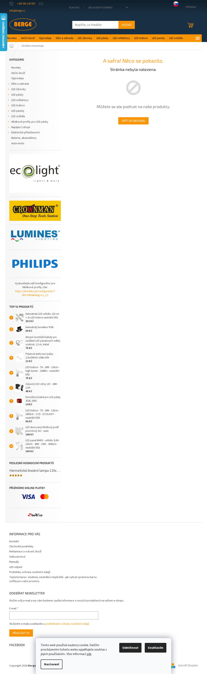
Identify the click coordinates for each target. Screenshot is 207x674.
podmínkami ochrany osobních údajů (67, 624)
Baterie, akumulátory (24, 138)
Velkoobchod (17, 557)
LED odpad (15, 567)
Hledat (127, 24)
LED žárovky (18, 89)
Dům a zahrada (20, 84)
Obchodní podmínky (100, 7)
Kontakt (74, 7)
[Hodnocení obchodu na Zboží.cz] (35, 515)
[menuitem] (12, 38)
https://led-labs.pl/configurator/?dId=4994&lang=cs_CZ (35, 293)
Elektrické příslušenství (25, 133)
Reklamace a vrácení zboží (25, 552)
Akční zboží (18, 73)
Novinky (16, 68)
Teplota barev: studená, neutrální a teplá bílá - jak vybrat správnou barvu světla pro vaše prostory (53, 579)
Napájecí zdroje (20, 127)
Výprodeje (17, 78)
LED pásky (17, 95)
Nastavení (51, 664)
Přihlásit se (21, 633)
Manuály (14, 562)
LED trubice (18, 105)
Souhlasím (155, 648)
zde (89, 654)
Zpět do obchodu (133, 120)
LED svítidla (18, 116)
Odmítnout (130, 648)
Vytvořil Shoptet (188, 666)
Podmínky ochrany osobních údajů (29, 572)
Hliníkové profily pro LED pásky (29, 122)
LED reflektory (20, 100)
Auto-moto (17, 143)
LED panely (17, 111)
